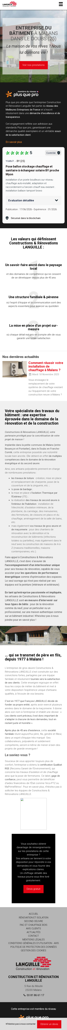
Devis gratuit (33, 888)
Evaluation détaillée (21, 200)
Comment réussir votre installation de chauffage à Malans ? (45, 366)
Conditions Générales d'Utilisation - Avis (33, 943)
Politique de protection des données (33, 946)
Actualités (33, 932)
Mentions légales (33, 939)
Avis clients (33, 928)
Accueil (33, 913)
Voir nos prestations (33, 65)
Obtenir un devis (49, 1024)
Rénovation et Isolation (33, 917)
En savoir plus (14, 142)
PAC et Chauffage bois (33, 924)
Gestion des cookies (33, 950)
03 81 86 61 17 (35, 995)
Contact (33, 935)
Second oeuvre (33, 921)
